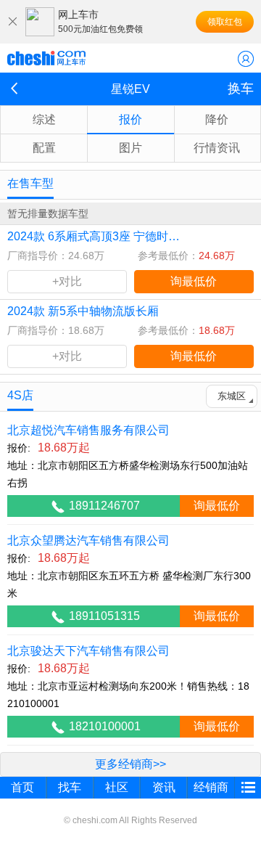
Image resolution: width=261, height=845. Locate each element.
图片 (130, 148)
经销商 (211, 787)
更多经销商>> (130, 764)
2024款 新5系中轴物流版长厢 (83, 311)
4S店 (20, 395)
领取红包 (224, 22)
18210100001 (105, 726)
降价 (216, 119)
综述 (44, 119)
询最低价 (193, 281)
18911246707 (104, 505)
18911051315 (104, 616)
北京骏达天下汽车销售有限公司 (88, 651)
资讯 (163, 787)
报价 (130, 119)
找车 (69, 787)
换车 (241, 88)
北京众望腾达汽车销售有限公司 (88, 540)
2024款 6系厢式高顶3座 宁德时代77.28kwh (93, 236)
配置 (44, 148)
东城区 (232, 396)
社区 (116, 787)
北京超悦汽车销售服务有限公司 (88, 430)
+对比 (67, 281)
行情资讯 (217, 148)
